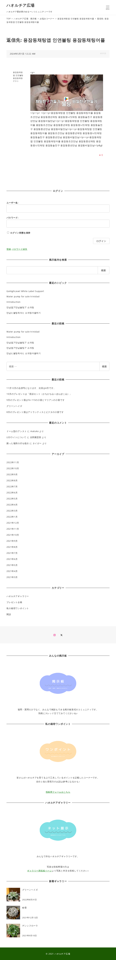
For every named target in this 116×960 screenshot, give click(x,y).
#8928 (103, 53)
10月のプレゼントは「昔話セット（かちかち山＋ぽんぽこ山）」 (39, 393)
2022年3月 (12, 510)
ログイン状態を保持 (20, 232)
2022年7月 (12, 486)
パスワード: (12, 217)
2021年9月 (12, 540)
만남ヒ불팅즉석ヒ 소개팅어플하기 (23, 312)
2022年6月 (12, 492)
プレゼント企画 (14, 602)
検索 (104, 366)
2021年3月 (12, 577)
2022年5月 (12, 498)
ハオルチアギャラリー (17, 596)
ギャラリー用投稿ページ (39, 870)
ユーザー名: (12, 202)
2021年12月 (12, 522)
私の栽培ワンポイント (17, 608)
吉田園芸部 (35, 437)
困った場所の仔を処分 (17, 443)
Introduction (13, 301)
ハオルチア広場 (20, 5)
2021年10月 (12, 534)
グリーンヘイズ (14, 406)
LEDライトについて (16, 437)
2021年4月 (12, 571)
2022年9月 (12, 474)
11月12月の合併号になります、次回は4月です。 (31, 388)
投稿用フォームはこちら (58, 792)
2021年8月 (12, 546)
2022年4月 (12, 504)
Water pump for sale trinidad (22, 296)
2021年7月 (12, 553)
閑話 (8, 614)
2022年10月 (12, 468)
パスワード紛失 (19, 249)
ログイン (101, 241)
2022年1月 (12, 516)
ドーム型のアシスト (16, 431)
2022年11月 (12, 462)
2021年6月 (12, 559)
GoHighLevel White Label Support (25, 291)
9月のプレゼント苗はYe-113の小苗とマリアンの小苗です (35, 400)
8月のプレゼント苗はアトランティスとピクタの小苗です (35, 412)
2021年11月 (12, 528)
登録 (8, 249)
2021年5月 (12, 565)
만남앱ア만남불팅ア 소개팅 (20, 307)
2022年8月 (12, 480)
